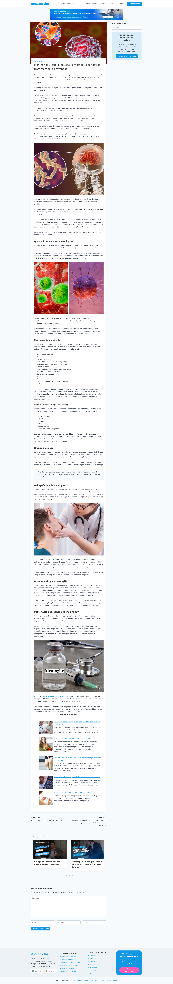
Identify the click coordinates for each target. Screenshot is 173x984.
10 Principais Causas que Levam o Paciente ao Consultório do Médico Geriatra (87, 864)
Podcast (102, 4)
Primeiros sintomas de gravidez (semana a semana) (73, 792)
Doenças (37, 61)
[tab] (65, 875)
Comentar (36, 898)
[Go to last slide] (36, 857)
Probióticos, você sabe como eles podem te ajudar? (74, 738)
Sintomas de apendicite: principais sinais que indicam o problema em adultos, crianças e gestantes (88, 821)
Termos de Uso (76, 980)
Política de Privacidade (92, 980)
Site (85, 922)
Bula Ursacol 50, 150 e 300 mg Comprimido (47, 819)
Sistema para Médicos (116, 4)
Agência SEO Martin (109, 980)
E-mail (61, 922)
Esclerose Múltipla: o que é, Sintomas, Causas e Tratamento (77, 777)
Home (62, 4)
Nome (35, 922)
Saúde (43, 61)
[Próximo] (101, 857)
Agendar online (134, 4)
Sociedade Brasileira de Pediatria (55, 696)
